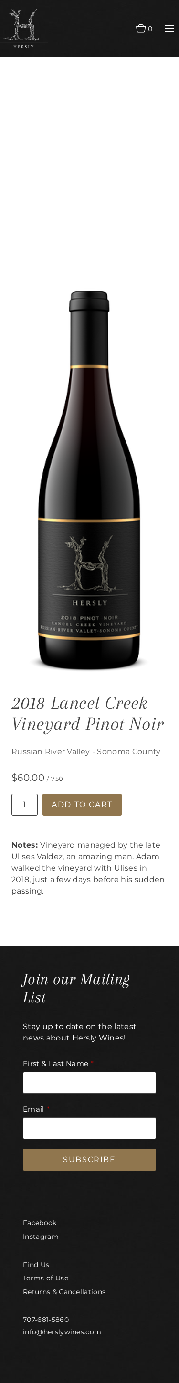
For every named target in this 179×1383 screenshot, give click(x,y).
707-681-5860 (46, 1319)
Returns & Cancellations (64, 1292)
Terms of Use (45, 1278)
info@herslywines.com (62, 1332)
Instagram (41, 1236)
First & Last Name (55, 1063)
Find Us (36, 1264)
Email (33, 1108)
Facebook (40, 1222)
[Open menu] (169, 28)
